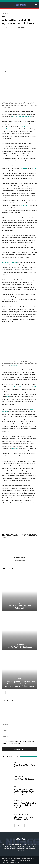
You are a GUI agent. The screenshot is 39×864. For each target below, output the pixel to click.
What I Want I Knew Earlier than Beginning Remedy (24, 818)
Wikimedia (14, 365)
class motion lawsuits (19, 116)
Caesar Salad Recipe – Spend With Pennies (29, 535)
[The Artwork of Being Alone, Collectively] (19, 591)
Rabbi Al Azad (12, 27)
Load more (19, 826)
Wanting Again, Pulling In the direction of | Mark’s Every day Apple (25, 805)
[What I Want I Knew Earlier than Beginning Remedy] (7, 817)
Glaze (23, 198)
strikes (28, 116)
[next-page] (6, 692)
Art (8, 13)
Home (4, 13)
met (7, 397)
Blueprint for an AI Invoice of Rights (25, 387)
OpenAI (33, 168)
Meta (26, 168)
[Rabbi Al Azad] (3, 27)
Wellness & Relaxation (21, 814)
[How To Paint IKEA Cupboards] (19, 630)
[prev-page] (3, 692)
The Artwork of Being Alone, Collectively (19, 607)
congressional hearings (9, 119)
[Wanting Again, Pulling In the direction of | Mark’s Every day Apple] (7, 804)
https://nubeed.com (19, 560)
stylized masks (25, 205)
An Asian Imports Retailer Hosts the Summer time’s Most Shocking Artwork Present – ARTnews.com (19, 684)
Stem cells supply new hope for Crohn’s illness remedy (10, 535)
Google (21, 168)
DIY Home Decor (19, 644)
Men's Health (18, 800)
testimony (15, 448)
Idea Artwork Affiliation (9, 262)
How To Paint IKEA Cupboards (19, 647)
